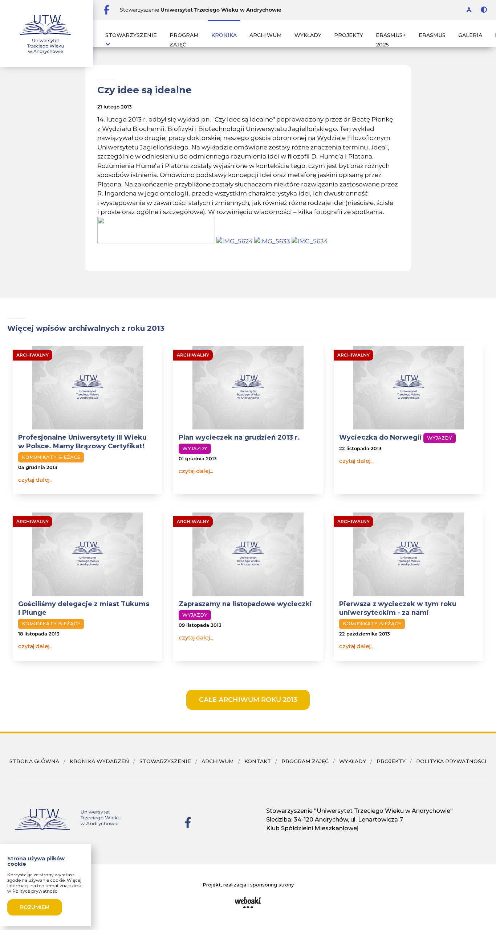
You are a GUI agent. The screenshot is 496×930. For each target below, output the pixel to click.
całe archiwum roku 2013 (248, 700)
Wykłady (307, 35)
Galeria (470, 35)
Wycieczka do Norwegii (380, 437)
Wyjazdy (194, 448)
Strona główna (34, 761)
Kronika (224, 35)
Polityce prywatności (35, 891)
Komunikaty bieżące (51, 457)
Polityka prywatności (451, 761)
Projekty (348, 35)
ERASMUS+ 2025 (391, 40)
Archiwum (265, 35)
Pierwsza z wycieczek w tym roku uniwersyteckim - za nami (397, 608)
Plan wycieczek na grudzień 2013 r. (239, 437)
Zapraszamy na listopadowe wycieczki (245, 604)
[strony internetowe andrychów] (248, 902)
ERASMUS (432, 35)
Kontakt (257, 761)
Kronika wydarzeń (99, 761)
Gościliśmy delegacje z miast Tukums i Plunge (83, 608)
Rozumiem (34, 907)
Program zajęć (184, 40)
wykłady (352, 761)
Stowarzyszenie (131, 35)
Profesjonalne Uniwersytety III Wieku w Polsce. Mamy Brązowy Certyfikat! (82, 441)
